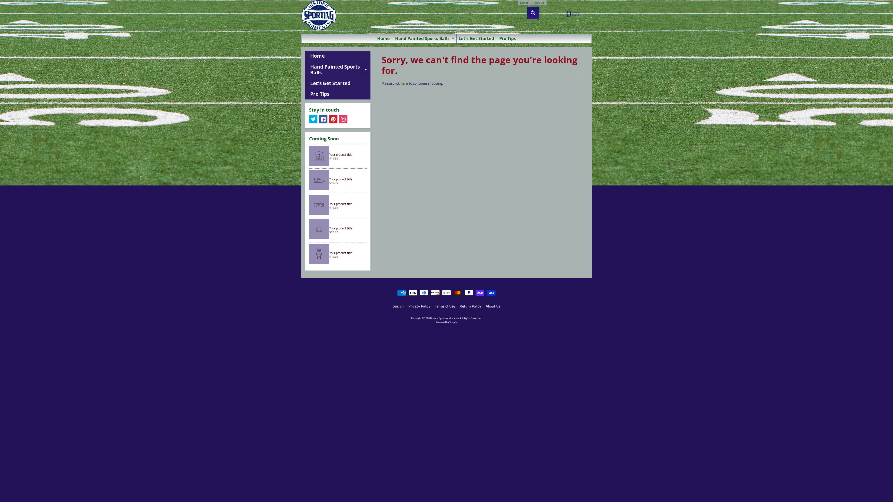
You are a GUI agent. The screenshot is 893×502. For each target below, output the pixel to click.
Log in (524, 2)
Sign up (539, 2)
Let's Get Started (476, 38)
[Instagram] (343, 119)
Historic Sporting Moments (444, 318)
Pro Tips (507, 38)
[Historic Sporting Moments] (318, 15)
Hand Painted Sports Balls (425, 39)
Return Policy (470, 306)
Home (383, 38)
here (404, 83)
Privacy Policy (419, 306)
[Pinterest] (333, 119)
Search (398, 306)
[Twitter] (313, 119)
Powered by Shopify (446, 322)
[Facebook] (323, 119)
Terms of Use (445, 306)
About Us (493, 306)
